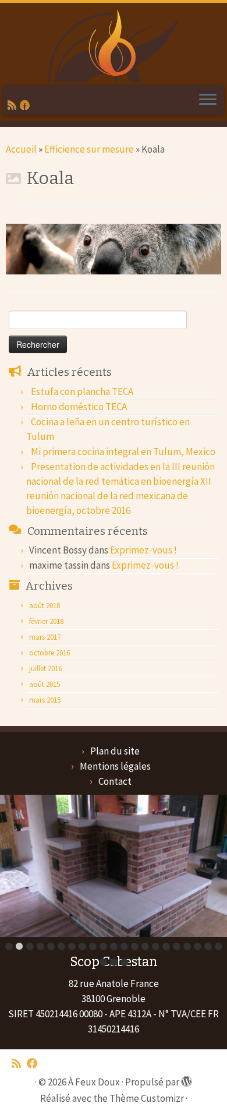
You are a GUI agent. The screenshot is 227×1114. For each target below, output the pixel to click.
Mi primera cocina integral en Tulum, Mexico (123, 451)
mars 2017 (45, 637)
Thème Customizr (146, 1098)
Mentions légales (115, 766)
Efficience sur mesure (89, 149)
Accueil (21, 149)
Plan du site (115, 751)
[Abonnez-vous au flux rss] (14, 104)
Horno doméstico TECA (79, 406)
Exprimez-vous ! (143, 550)
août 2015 (44, 684)
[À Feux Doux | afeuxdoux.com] (113, 44)
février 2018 (46, 621)
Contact (115, 781)
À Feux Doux (94, 1082)
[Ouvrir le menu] (208, 100)
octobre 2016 (49, 653)
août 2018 (44, 606)
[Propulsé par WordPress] (185, 1078)
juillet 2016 (45, 669)
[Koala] (113, 248)
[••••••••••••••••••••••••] (113, 866)
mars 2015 (45, 700)
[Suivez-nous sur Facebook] (26, 104)
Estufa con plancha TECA (82, 391)
